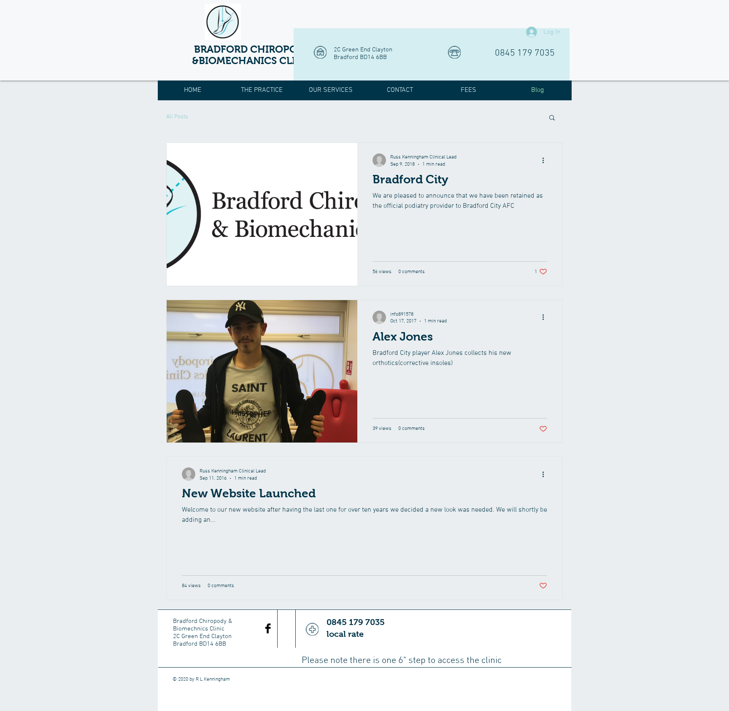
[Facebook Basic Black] (268, 628)
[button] (552, 118)
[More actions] (546, 160)
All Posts (177, 117)
